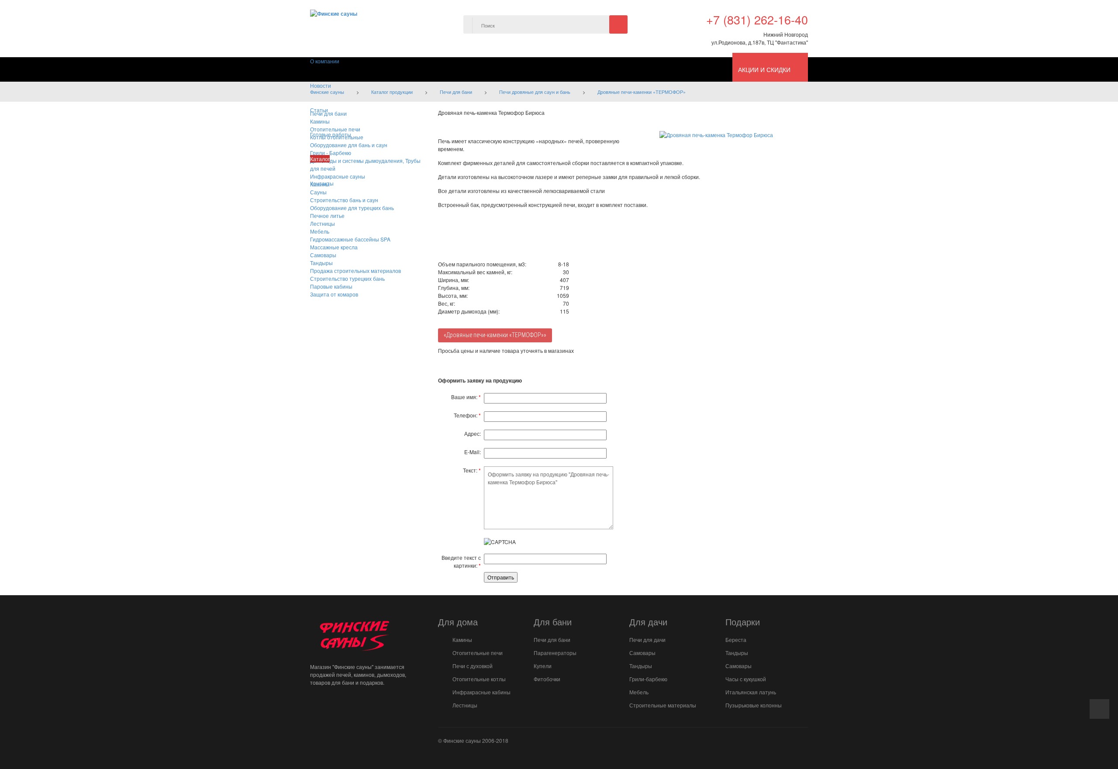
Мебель (639, 692)
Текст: (472, 470)
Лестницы (464, 705)
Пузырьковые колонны (753, 705)
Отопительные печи (477, 652)
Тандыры (640, 665)
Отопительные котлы (479, 679)
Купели (543, 665)
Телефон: (467, 415)
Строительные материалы (662, 705)
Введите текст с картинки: (461, 561)
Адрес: (472, 433)
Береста (735, 639)
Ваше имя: (466, 396)
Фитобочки (547, 679)
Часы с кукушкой (745, 679)
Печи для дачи (647, 639)
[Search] (618, 24)
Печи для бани (552, 639)
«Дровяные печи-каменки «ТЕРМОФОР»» (495, 334)
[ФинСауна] (333, 13)
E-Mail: (472, 451)
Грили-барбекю (648, 679)
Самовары (642, 652)
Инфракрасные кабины (481, 692)
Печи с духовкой (472, 665)
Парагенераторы (555, 652)
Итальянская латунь (750, 692)
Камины (462, 639)
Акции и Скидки (764, 69)
